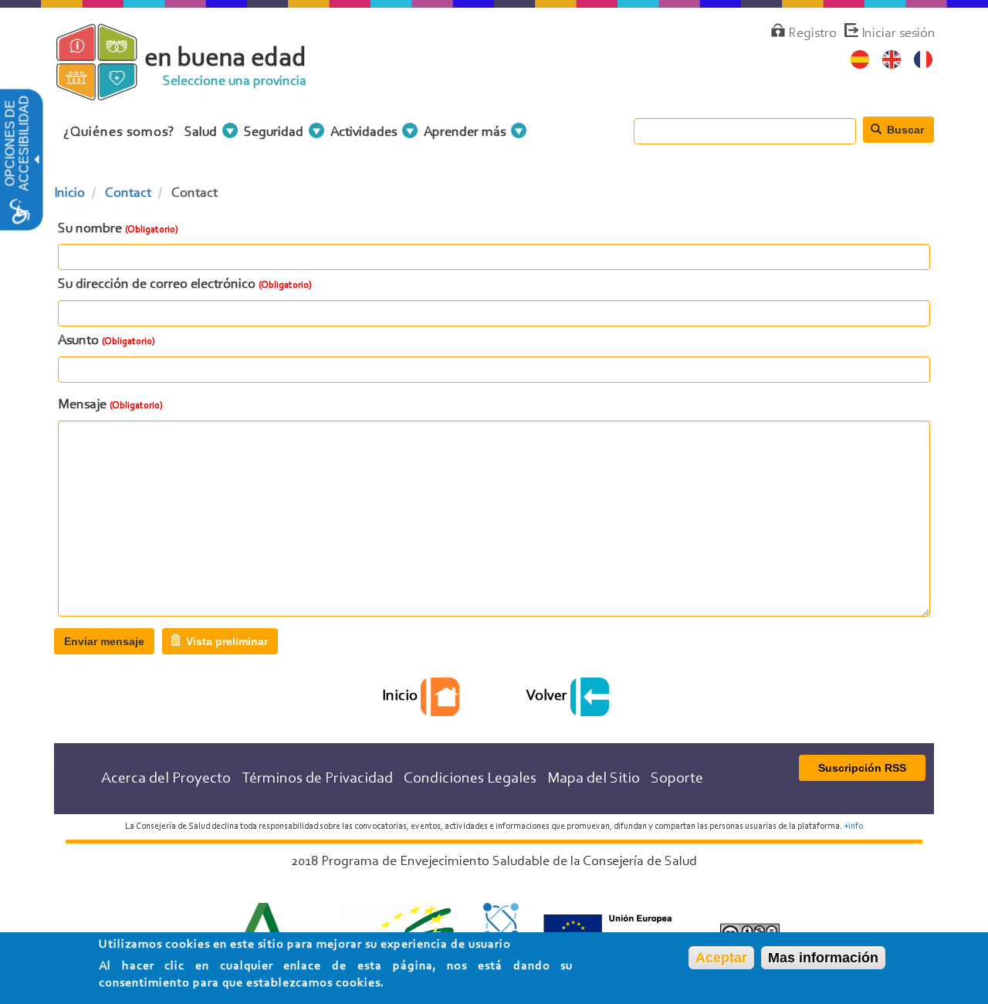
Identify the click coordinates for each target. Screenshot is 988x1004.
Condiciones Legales (470, 778)
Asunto (78, 341)
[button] (35, 160)
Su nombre (90, 229)
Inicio (69, 194)
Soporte (677, 778)
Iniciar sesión (898, 34)
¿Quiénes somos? (119, 133)
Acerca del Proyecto (166, 778)
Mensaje (82, 405)
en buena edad (225, 59)
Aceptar (721, 957)
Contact (128, 194)
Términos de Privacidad (317, 778)
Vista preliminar (225, 641)
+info (853, 826)
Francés (923, 59)
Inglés (892, 59)
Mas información (823, 957)
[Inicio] (110, 91)
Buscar (904, 129)
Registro (812, 34)
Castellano (860, 59)
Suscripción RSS (862, 768)
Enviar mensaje (104, 641)
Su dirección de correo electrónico (156, 285)
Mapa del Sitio (593, 778)
